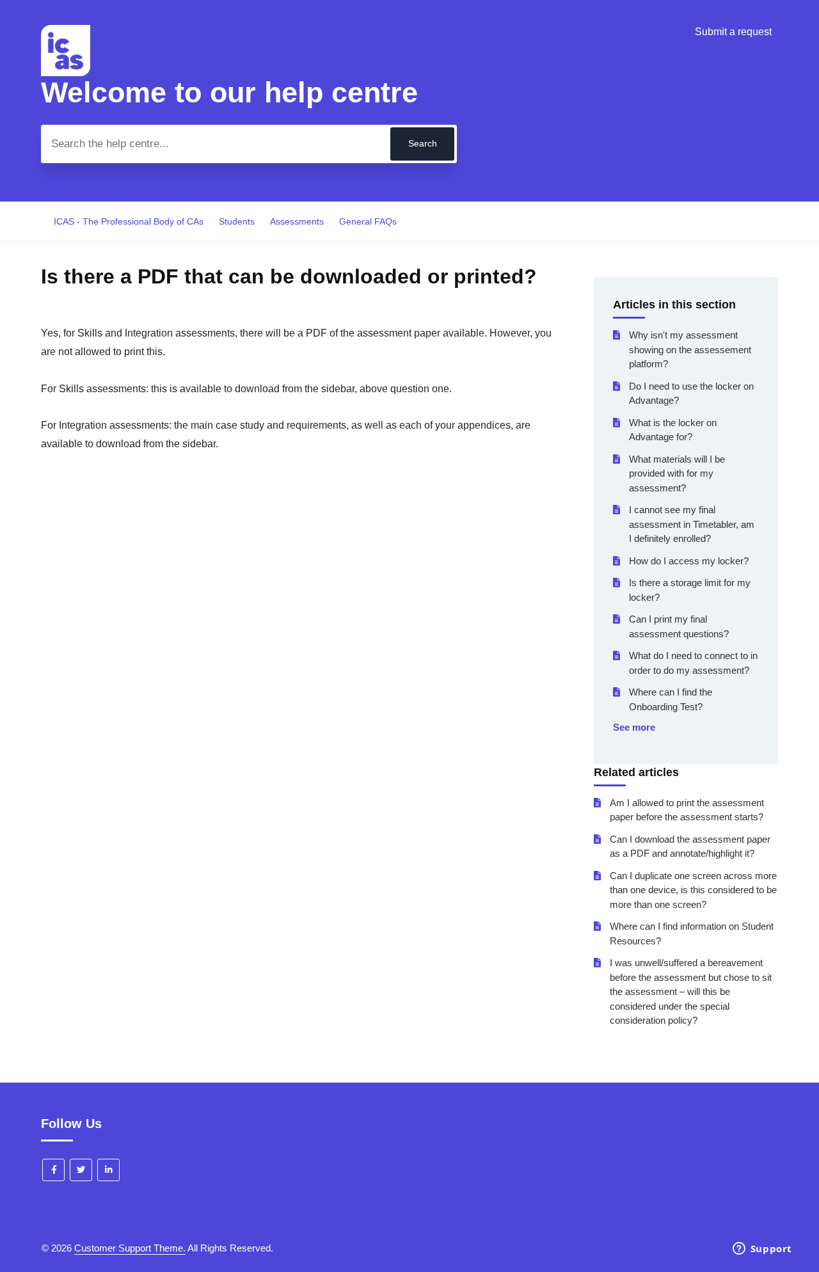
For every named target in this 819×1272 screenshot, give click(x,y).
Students (237, 221)
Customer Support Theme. (130, 1248)
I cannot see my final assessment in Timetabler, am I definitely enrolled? (691, 524)
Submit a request (733, 31)
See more (634, 727)
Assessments (297, 221)
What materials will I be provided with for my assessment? (677, 473)
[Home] (65, 72)
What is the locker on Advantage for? (673, 430)
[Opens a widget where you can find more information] (762, 1250)
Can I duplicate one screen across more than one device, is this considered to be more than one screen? (693, 890)
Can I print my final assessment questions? (679, 626)
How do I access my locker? (689, 560)
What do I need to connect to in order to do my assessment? (693, 663)
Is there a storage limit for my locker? (690, 590)
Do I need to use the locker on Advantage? (691, 393)
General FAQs (368, 221)
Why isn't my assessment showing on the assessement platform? (690, 349)
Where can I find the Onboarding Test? (670, 699)
